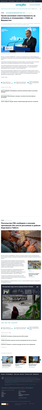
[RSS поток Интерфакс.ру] (24, 398)
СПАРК (2, 392)
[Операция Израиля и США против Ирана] (7, 363)
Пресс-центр (16, 374)
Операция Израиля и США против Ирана (6, 365)
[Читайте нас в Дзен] (19, 398)
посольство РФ (14, 322)
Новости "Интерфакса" (22, 391)
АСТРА (2, 396)
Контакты (3, 374)
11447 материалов (18, 367)
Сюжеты (33, 8)
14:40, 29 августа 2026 (8, 220)
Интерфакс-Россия (24, 1)
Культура (20, 8)
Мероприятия (36, 374)
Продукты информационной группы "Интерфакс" (17, 388)
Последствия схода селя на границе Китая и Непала (17, 286)
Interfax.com (18, 1)
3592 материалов (5, 367)
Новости (29, 8)
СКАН (19, 392)
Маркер (2, 395)
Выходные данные (18, 404)
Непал (2, 322)
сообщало (19, 280)
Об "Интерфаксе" (12, 1)
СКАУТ (2, 394)
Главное (2, 8)
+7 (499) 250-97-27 (7, 385)
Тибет (9, 322)
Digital (26, 8)
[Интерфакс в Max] (26, 398)
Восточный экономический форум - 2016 (15, 12)
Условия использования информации (21, 403)
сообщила (5, 122)
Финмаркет (31, 1)
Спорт (17, 8)
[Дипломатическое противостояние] (34, 362)
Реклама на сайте (28, 374)
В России (6, 8)
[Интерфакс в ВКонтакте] (22, 398)
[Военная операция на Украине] (20, 362)
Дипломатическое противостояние (33, 365)
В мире (9, 8)
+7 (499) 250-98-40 (31, 384)
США (6, 77)
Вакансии (22, 374)
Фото (36, 8)
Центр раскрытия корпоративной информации (24, 395)
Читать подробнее (34, 275)
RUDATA (20, 393)
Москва (23, 8)
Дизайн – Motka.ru (32, 403)
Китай (6, 322)
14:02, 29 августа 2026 (9, 108)
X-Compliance (3, 393)
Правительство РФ (5, 164)
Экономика (13, 8)
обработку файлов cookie (13, 382)
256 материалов (32, 367)
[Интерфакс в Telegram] (21, 398)
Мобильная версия (4, 1)
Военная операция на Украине (20, 365)
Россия (2, 77)
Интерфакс (21, 4)
